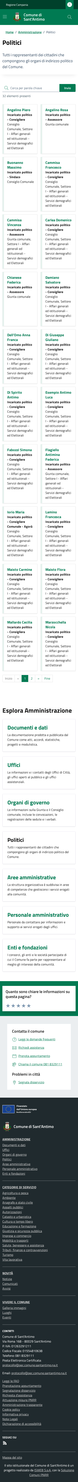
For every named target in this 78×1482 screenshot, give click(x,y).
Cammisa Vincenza (14, 222)
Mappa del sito (12, 1457)
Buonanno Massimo (15, 165)
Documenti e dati (14, 1145)
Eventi (6, 1317)
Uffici (5, 1149)
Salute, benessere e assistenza (23, 1245)
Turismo (7, 1254)
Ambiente (9, 1197)
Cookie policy (11, 1409)
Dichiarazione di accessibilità (21, 1423)
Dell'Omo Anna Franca (18, 337)
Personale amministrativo (19, 1168)
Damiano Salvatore (52, 280)
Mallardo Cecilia (19, 622)
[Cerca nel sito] (69, 17)
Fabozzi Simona (19, 450)
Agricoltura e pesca (15, 1193)
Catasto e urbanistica (16, 1216)
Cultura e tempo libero (17, 1221)
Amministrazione (30, 32)
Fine (47, 678)
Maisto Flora (55, 569)
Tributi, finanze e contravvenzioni (25, 1250)
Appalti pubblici (12, 1207)
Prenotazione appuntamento (21, 1385)
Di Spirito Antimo (14, 395)
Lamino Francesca (53, 514)
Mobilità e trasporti (15, 1240)
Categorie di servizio (19, 1187)
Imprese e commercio (16, 1235)
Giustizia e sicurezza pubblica (22, 1231)
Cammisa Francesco (53, 165)
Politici (7, 1159)
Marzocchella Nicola (55, 625)
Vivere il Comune (16, 1302)
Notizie (7, 1279)
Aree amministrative (16, 1164)
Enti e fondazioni (13, 1173)
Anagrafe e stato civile (17, 1202)
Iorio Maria (15, 512)
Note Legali (10, 1419)
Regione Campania (17, 5)
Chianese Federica (14, 280)
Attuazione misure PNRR (19, 1400)
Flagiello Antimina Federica (52, 454)
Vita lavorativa (12, 1259)
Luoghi (7, 1312)
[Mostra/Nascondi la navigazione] (4, 16)
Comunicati (10, 1283)
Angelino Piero (18, 110)
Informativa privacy (15, 1414)
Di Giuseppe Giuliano (54, 337)
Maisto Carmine (19, 569)
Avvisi (6, 1288)
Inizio (8, 678)
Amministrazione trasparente (22, 1404)
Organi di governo (14, 1154)
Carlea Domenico (58, 220)
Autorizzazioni (12, 1212)
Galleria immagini (14, 1307)
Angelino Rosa (56, 110)
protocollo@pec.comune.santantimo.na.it (30, 1365)
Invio (67, 88)
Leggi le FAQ (10, 1381)
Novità (7, 1273)
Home (10, 32)
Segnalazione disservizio (18, 1390)
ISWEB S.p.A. (42, 1470)
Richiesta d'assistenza (17, 1395)
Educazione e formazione (19, 1226)
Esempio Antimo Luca (58, 395)
